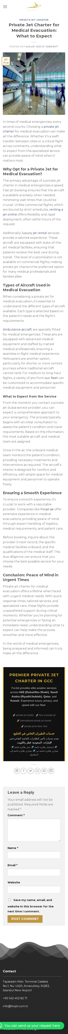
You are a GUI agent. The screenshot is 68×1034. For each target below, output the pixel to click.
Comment (16, 815)
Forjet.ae (47, 509)
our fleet (51, 378)
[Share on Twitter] (30, 771)
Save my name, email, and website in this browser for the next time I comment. (31, 905)
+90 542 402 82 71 (15, 998)
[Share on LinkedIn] (51, 771)
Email (12, 865)
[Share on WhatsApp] (17, 771)
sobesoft (52, 46)
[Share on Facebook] (24, 771)
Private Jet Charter (34, 20)
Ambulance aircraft (17, 329)
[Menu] (5, 6)
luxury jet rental (34, 233)
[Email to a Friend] (37, 771)
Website (14, 882)
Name (13, 848)
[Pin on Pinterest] (44, 771)
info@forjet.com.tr (15, 1006)
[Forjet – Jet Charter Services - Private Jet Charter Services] (34, 6)
